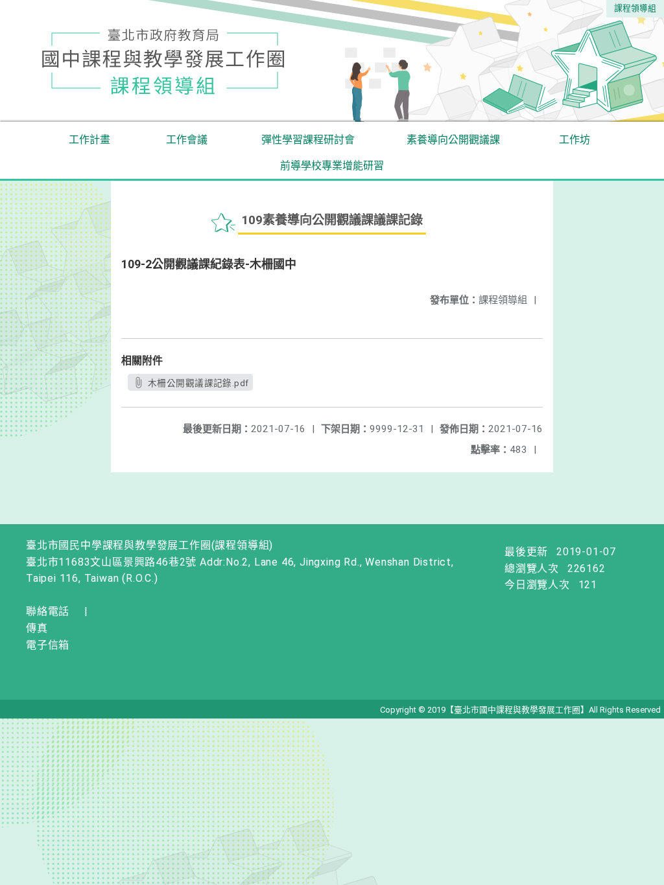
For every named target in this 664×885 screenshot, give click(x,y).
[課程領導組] (332, 61)
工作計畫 (89, 139)
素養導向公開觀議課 (453, 139)
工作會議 (187, 139)
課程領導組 (635, 8)
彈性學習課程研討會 (308, 139)
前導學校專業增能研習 (332, 165)
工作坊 (574, 139)
